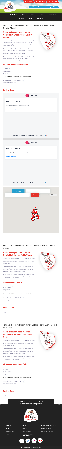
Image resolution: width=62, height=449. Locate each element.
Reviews (41, 15)
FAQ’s (7, 434)
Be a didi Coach (40, 1)
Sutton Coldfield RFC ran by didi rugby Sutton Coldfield (17, 76)
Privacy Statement (47, 428)
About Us (24, 15)
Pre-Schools (10, 431)
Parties (30, 18)
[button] (36, 218)
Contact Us (39, 18)
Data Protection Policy (48, 425)
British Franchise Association (39, 6)
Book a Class (28, 1)
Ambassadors (52, 15)
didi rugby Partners (47, 431)
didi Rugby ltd (34, 447)
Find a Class (13, 15)
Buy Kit (21, 18)
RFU (54, 6)
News (32, 15)
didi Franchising (52, 1)
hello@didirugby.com (34, 404)
